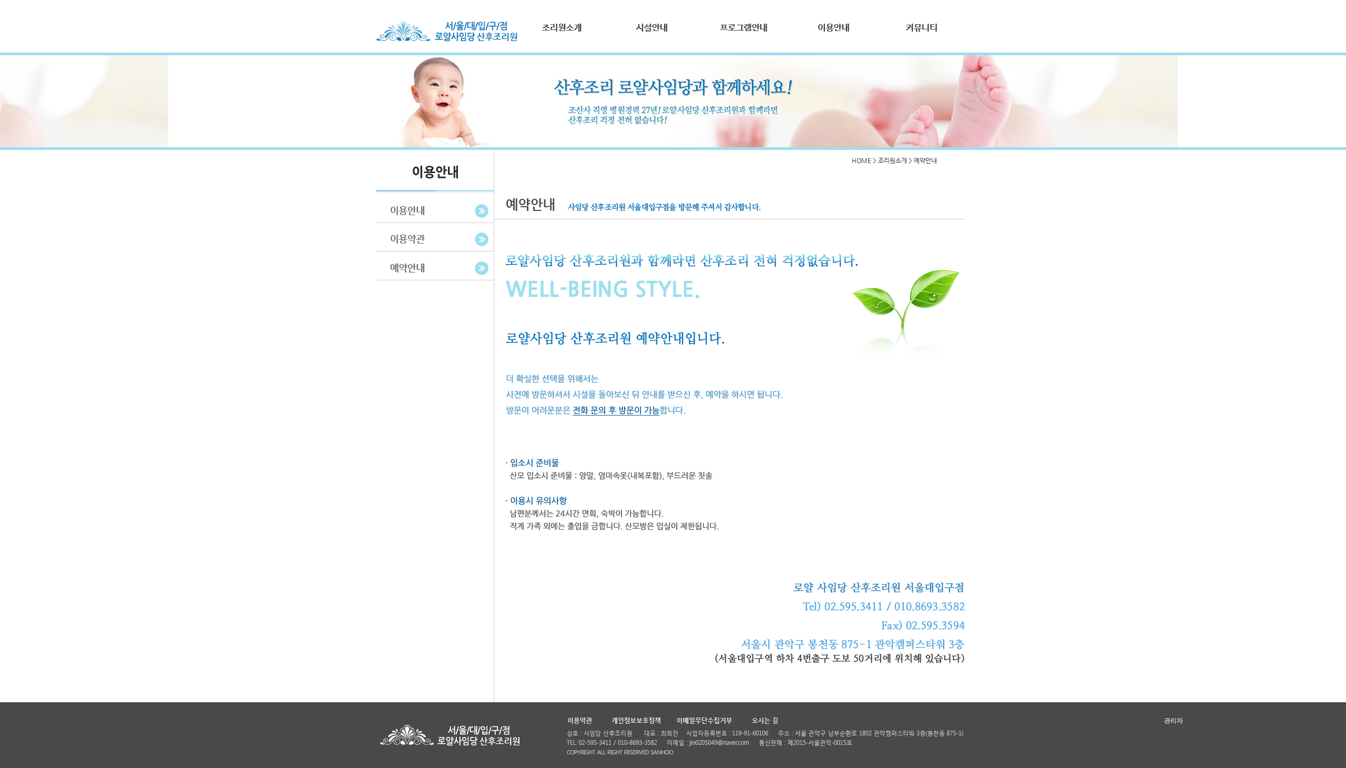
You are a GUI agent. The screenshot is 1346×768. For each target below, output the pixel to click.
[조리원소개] (562, 34)
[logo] (447, 40)
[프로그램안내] (741, 34)
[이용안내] (830, 34)
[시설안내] (652, 34)
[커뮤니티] (920, 34)
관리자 (1173, 720)
